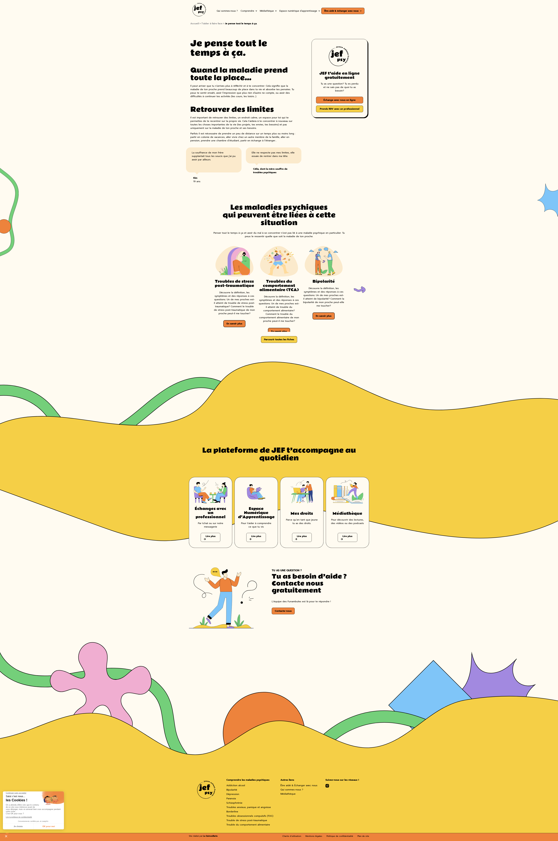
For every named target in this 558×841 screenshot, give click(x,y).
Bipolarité (231, 790)
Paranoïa (231, 798)
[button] (359, 289)
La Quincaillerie (210, 836)
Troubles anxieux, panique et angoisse (248, 807)
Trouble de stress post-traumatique (246, 820)
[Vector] (327, 785)
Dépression (232, 794)
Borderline (232, 811)
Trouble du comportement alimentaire (248, 824)
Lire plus (210, 536)
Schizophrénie (234, 803)
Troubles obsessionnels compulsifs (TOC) (249, 816)
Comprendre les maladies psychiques (247, 780)
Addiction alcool (235, 785)
